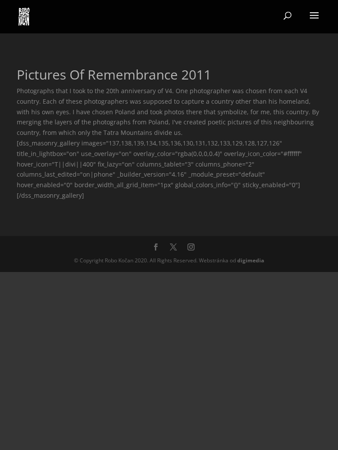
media (250, 260)
